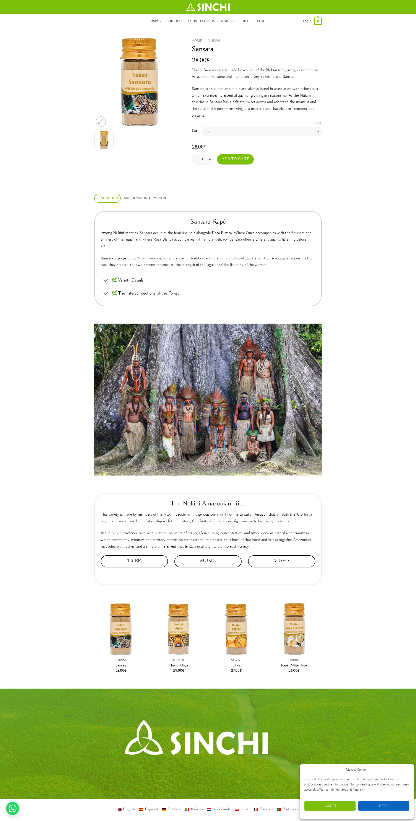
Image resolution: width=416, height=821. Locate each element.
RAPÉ (155, 21)
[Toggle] (106, 280)
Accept (330, 806)
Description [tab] (107, 198)
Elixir (236, 665)
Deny (383, 806)
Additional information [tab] (145, 198)
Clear (318, 123)
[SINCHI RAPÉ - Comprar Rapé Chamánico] (208, 7)
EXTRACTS (207, 21)
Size (194, 130)
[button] (307, 21)
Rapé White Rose (294, 665)
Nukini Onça (178, 665)
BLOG (261, 21)
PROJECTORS (174, 21)
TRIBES (246, 21)
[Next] (178, 82)
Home (197, 41)
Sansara (121, 665)
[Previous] (102, 82)
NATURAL (228, 21)
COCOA (192, 21)
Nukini (214, 41)
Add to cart (235, 159)
